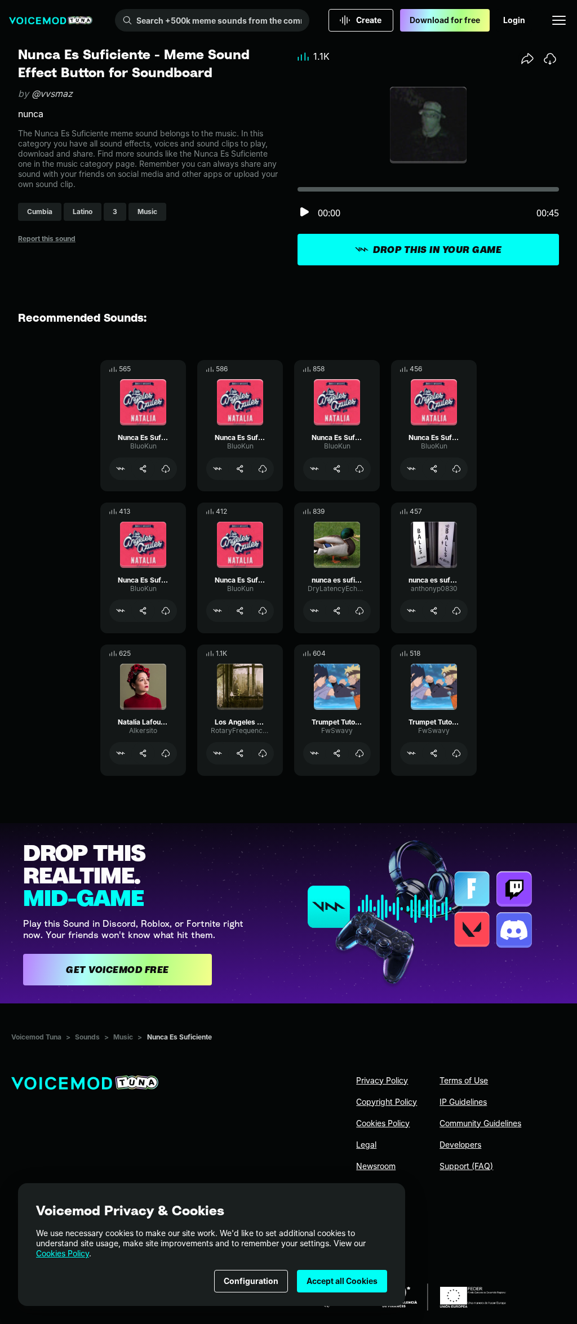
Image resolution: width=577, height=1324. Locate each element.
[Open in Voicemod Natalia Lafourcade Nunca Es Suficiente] (120, 753)
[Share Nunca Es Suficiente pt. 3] (143, 610)
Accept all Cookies (342, 1281)
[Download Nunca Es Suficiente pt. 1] (262, 468)
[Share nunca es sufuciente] (434, 610)
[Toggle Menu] (559, 20)
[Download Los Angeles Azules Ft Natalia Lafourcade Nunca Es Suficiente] (262, 753)
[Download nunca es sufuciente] (456, 610)
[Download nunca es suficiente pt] (359, 610)
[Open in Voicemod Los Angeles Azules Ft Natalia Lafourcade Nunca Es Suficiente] (217, 753)
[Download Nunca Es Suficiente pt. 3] (165, 610)
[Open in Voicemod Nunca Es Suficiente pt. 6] (314, 468)
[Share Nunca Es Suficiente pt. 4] (434, 468)
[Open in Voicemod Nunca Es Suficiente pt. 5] (120, 468)
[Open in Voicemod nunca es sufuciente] (411, 610)
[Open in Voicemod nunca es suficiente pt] (314, 610)
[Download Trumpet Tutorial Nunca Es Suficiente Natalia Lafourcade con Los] (359, 753)
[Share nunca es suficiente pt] (337, 610)
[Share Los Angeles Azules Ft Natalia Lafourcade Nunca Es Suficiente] (240, 753)
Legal (366, 1144)
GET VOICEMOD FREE (117, 969)
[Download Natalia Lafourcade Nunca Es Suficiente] (165, 753)
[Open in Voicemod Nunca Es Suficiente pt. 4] (411, 468)
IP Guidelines (463, 1102)
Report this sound (47, 238)
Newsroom (376, 1166)
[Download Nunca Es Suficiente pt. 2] (262, 610)
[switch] (304, 212)
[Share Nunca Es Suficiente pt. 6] (337, 468)
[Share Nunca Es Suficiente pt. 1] (240, 468)
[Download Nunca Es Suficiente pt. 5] (165, 468)
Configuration (251, 1281)
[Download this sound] (550, 59)
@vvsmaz (52, 93)
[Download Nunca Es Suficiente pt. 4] (456, 468)
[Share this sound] (527, 59)
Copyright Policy (386, 1102)
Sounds (87, 1037)
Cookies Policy (62, 1253)
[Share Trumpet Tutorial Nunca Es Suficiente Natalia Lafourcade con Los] (337, 753)
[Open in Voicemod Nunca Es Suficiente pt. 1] (217, 468)
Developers (460, 1144)
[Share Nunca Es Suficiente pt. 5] (143, 468)
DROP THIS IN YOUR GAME (437, 249)
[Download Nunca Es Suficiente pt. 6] (359, 468)
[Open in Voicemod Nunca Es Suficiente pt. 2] (217, 610)
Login (514, 20)
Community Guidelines (480, 1123)
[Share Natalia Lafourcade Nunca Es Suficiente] (143, 753)
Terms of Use (464, 1080)
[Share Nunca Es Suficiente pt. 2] (240, 610)
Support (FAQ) (466, 1166)
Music (123, 1037)
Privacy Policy (382, 1080)
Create (368, 20)
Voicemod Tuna (36, 1037)
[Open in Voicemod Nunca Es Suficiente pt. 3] (120, 610)
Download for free (445, 20)
